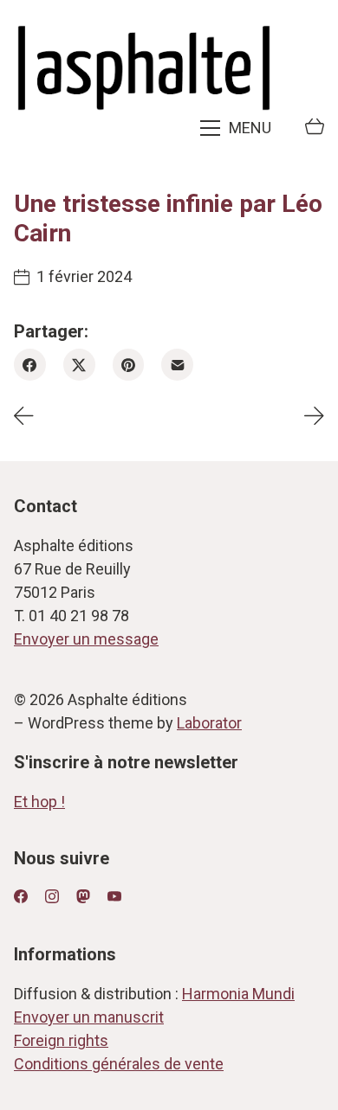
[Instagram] (52, 896)
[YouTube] (114, 896)
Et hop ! (39, 801)
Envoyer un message (86, 639)
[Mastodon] (83, 896)
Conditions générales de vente (119, 1064)
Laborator (209, 723)
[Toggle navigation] (237, 128)
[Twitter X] (79, 365)
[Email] (177, 365)
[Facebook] (30, 365)
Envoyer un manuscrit (89, 1017)
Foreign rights (61, 1040)
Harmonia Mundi (238, 994)
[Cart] (314, 128)
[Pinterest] (129, 365)
